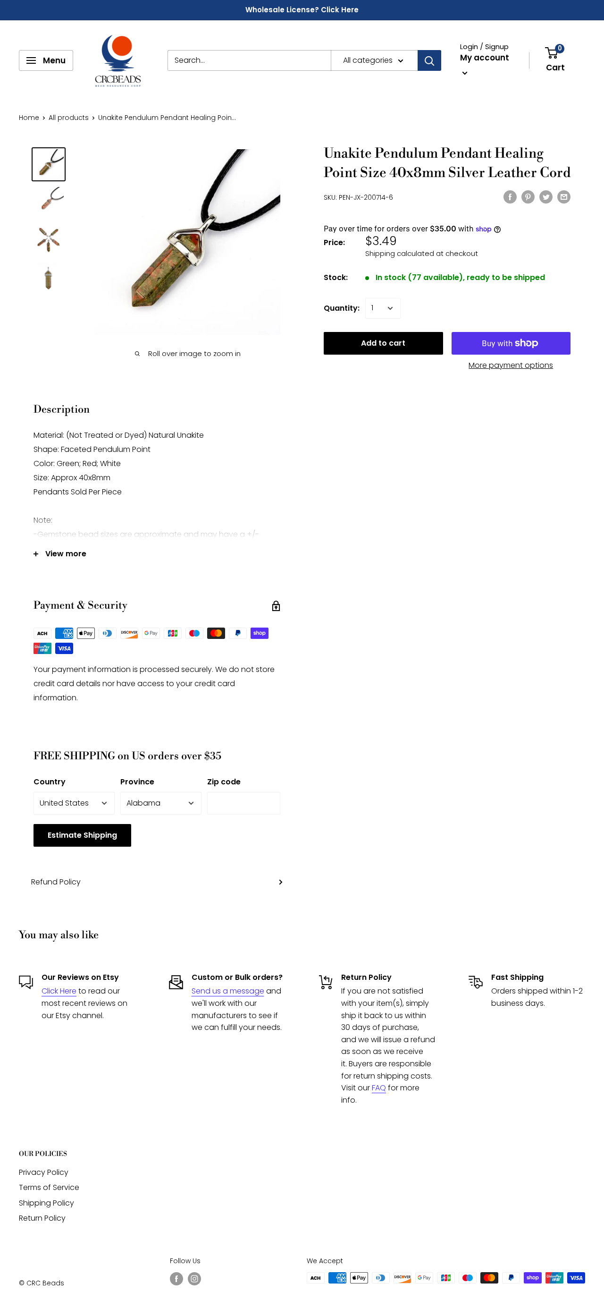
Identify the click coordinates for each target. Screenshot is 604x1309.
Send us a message (228, 991)
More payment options (511, 365)
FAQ (379, 1087)
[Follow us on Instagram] (194, 1278)
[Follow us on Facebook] (176, 1278)
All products (69, 117)
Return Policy (42, 1218)
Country (50, 781)
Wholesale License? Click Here (302, 10)
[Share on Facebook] (510, 196)
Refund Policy (56, 881)
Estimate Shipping (82, 835)
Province (137, 781)
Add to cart (383, 343)
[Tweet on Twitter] (546, 196)
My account (484, 57)
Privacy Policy (43, 1172)
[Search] (429, 60)
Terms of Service (49, 1187)
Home (29, 117)
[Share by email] (563, 196)
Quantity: (342, 308)
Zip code (224, 781)
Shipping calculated (399, 253)
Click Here (59, 991)
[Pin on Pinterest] (528, 196)
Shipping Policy (46, 1203)
